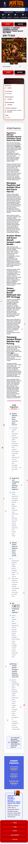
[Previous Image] (3, 50)
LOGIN (8, 24)
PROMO (15, 822)
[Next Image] (25, 50)
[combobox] (12, 9)
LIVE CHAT (15, 839)
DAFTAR (20, 24)
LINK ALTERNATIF (15, 835)
